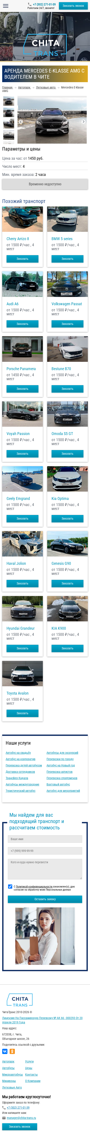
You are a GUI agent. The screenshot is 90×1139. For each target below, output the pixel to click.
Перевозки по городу (60, 759)
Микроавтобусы (12, 1074)
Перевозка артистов (60, 771)
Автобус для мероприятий (63, 790)
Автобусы (8, 1068)
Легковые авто (12, 1087)
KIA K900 (59, 628)
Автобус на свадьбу (18, 752)
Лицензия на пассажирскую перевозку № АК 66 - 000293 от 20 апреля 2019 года (42, 1020)
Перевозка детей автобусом (24, 765)
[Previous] (21, 122)
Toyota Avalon (18, 693)
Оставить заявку (45, 899)
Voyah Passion (18, 434)
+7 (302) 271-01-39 (44, 4)
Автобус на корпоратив (20, 759)
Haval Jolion (16, 563)
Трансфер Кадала (17, 778)
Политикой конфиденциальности (34, 886)
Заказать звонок (73, 5)
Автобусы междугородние (22, 784)
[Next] (83, 122)
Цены (28, 1068)
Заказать (22, 258)
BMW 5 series (62, 239)
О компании (32, 1081)
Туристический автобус (20, 790)
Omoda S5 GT (62, 434)
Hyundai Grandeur (21, 628)
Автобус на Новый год (61, 765)
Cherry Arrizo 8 (18, 239)
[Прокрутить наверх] (14, 1129)
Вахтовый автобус (58, 784)
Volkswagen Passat (67, 304)
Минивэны (9, 1081)
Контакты (31, 1074)
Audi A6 (13, 304)
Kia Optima (60, 499)
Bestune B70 (61, 369)
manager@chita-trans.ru (21, 1118)
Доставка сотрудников (20, 771)
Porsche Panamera (21, 369)
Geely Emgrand (18, 499)
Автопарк (8, 1061)
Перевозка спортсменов (62, 778)
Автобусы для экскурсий (62, 752)
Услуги (29, 1061)
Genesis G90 (61, 563)
